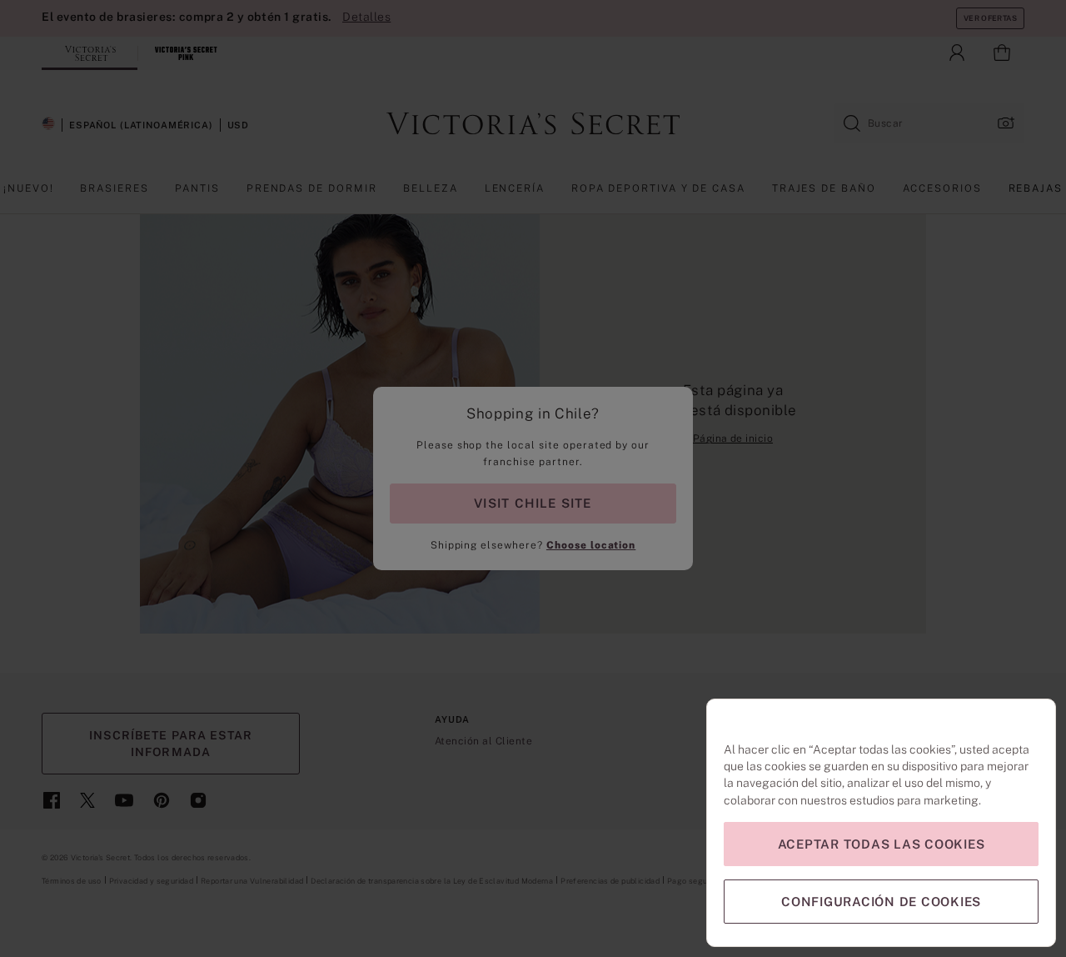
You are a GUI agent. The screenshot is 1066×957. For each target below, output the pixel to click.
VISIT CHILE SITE (532, 503)
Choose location (590, 545)
